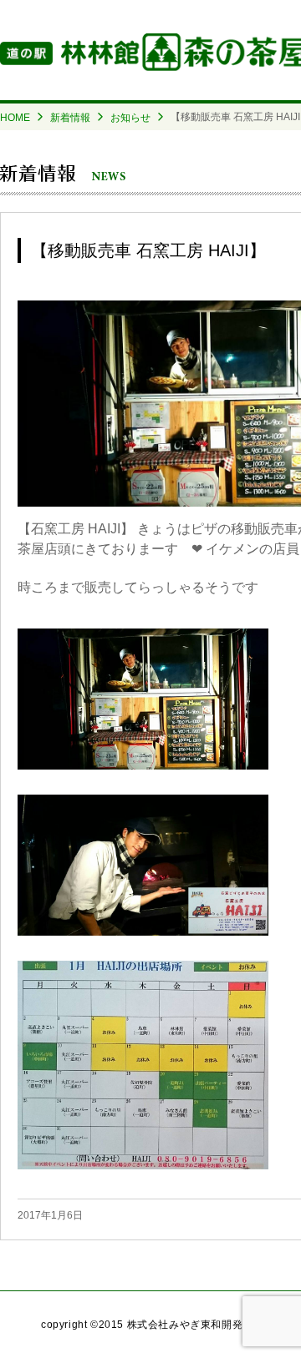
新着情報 (70, 118)
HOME (15, 118)
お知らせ (130, 118)
